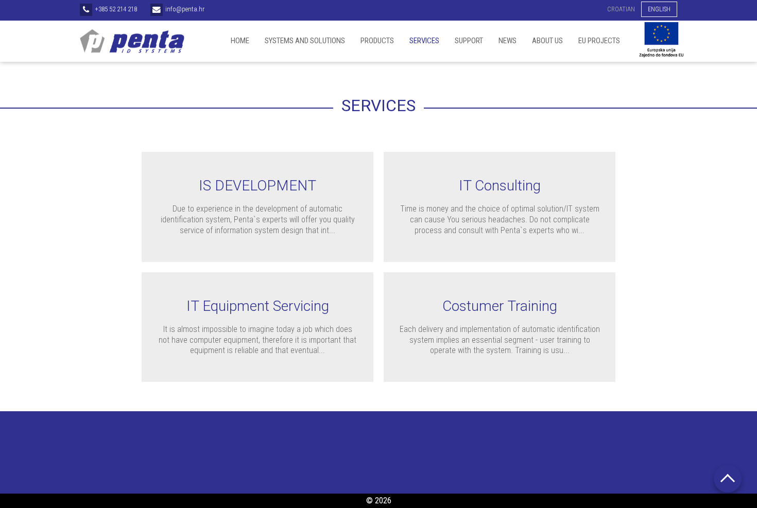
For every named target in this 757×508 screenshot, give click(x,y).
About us (547, 40)
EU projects (599, 40)
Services (424, 40)
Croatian (621, 9)
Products (377, 40)
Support (469, 40)
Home (240, 40)
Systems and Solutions (305, 40)
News (507, 40)
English (659, 9)
